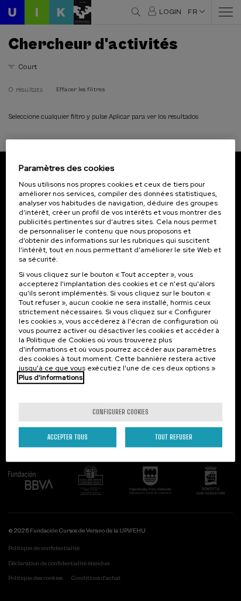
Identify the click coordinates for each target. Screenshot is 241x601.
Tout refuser (173, 436)
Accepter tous (67, 436)
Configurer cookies (120, 411)
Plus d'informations (50, 377)
